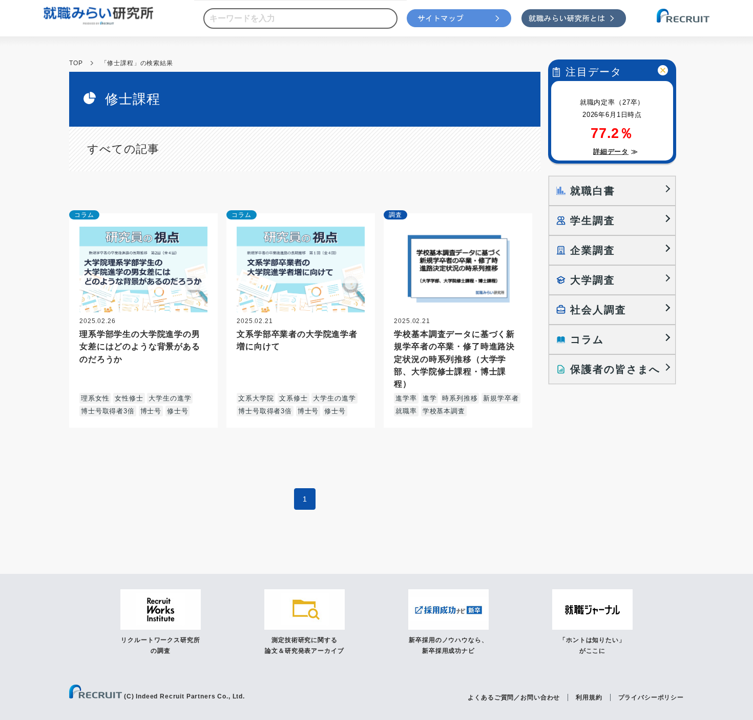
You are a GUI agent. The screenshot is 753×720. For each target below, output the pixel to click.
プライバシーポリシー (651, 697)
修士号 (178, 411)
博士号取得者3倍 (108, 411)
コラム (84, 214)
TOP (76, 63)
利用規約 (589, 697)
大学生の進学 (170, 398)
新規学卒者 (500, 398)
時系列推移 (459, 398)
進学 (430, 398)
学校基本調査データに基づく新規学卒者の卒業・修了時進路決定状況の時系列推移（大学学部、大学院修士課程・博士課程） (454, 358)
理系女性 (95, 398)
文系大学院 (256, 398)
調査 (395, 214)
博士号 (151, 411)
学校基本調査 (444, 411)
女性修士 (129, 398)
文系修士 (293, 398)
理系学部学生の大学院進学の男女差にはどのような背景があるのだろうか (139, 346)
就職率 (406, 411)
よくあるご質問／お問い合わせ (514, 697)
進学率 (406, 398)
